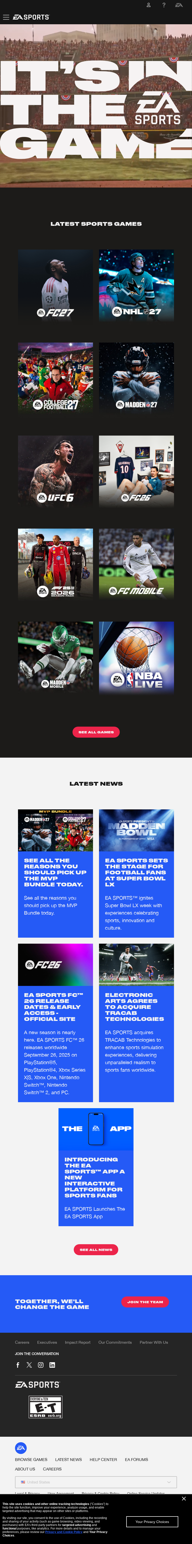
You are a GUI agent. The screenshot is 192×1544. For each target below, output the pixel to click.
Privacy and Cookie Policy (63, 1532)
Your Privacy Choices (152, 1522)
